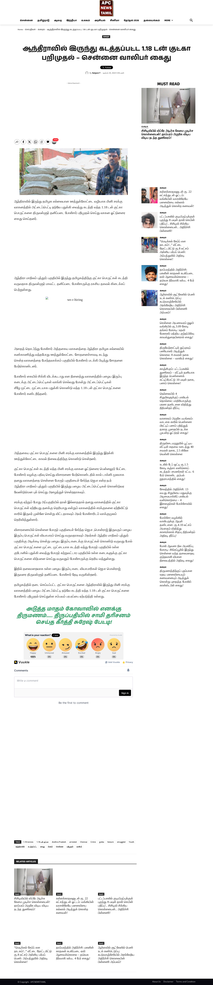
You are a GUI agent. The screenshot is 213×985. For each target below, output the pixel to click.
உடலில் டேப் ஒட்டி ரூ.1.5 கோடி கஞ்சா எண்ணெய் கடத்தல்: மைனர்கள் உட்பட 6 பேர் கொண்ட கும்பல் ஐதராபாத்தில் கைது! (177, 471)
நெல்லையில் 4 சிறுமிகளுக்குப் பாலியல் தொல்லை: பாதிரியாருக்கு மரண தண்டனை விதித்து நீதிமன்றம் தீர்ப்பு (175, 401)
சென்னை (59, 846)
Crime (93, 842)
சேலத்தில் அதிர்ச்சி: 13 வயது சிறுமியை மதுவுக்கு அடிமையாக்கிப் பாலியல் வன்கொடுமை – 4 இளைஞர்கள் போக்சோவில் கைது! (176, 498)
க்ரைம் (41, 29)
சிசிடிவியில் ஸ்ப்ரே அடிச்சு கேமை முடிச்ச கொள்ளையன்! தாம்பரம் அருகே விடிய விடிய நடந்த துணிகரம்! (167, 134)
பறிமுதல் (70, 846)
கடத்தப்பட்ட (32, 846)
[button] (191, 20)
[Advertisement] (73, 108)
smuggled (121, 842)
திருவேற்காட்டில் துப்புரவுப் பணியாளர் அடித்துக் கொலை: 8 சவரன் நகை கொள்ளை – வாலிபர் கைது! (176, 353)
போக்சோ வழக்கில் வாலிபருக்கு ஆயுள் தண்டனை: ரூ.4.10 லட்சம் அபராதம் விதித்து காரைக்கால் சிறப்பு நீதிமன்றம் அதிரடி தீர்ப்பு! (177, 526)
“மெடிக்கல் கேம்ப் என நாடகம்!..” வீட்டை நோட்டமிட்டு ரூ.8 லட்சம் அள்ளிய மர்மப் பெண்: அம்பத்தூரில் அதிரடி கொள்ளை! (33, 955)
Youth (131, 842)
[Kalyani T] (87, 73)
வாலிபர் (79, 846)
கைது (42, 846)
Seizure (110, 842)
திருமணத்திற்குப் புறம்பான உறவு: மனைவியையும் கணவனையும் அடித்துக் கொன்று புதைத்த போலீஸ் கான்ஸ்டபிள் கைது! (176, 578)
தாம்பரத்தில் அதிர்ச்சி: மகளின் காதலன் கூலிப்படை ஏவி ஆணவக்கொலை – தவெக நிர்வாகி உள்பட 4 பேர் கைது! (75, 953)
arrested (73, 842)
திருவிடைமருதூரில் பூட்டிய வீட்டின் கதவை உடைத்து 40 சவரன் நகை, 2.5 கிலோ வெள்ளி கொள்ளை (177, 449)
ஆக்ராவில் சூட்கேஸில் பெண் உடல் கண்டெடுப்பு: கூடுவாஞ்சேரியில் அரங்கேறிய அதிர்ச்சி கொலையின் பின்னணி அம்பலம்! (116, 955)
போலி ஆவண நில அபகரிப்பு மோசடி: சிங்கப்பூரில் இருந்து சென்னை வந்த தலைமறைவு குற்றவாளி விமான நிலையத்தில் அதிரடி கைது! (177, 553)
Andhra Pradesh (59, 842)
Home (20, 29)
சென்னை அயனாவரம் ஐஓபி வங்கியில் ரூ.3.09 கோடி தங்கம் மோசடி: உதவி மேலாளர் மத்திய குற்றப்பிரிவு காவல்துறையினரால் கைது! (177, 330)
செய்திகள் (30, 29)
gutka (101, 842)
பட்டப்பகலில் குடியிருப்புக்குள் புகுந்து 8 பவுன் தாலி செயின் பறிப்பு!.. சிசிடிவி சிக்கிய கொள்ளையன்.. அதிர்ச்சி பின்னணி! (115, 905)
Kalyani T (96, 73)
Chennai (83, 842)
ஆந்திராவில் (20, 846)
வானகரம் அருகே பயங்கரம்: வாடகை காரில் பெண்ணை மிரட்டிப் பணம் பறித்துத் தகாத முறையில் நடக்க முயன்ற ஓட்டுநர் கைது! (176, 425)
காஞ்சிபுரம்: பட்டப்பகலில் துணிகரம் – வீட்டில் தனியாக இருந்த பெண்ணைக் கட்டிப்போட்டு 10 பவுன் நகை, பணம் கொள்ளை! (177, 376)
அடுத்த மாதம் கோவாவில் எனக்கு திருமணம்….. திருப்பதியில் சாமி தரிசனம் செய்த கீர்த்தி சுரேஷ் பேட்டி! (73, 615)
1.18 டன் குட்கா (43, 842)
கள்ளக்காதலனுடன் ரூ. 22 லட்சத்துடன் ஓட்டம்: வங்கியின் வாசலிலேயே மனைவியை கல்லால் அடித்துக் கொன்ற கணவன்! (75, 905)
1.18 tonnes (28, 842)
